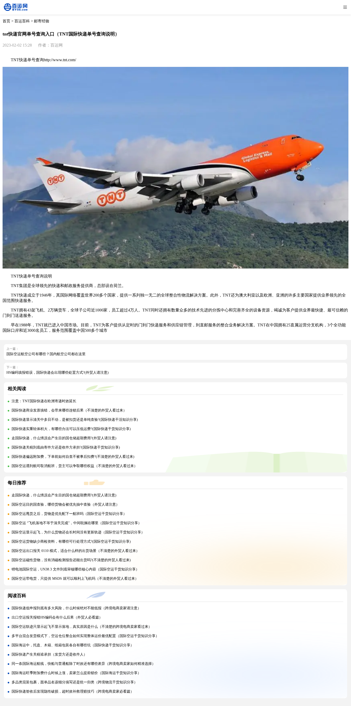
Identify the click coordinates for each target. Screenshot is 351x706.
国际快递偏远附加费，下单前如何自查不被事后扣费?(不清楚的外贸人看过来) (73, 457)
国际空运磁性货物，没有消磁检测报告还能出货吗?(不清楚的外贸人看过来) (71, 560)
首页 (6, 21)
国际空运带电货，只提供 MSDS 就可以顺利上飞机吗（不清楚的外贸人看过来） (75, 578)
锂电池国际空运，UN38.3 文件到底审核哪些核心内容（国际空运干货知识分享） (75, 569)
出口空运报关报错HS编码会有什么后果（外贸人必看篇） (57, 617)
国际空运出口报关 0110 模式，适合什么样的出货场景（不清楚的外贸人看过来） (76, 551)
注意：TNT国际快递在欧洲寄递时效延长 (44, 401)
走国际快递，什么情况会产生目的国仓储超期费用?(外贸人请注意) (64, 438)
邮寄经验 (41, 21)
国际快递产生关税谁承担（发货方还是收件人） (49, 654)
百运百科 (22, 21)
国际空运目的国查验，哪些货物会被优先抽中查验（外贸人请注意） (65, 504)
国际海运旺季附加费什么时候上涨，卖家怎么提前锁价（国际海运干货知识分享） (76, 673)
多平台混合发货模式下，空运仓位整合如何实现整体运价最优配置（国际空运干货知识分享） (85, 636)
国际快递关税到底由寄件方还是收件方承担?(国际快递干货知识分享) (66, 447)
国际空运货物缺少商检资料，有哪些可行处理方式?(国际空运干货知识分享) (71, 541)
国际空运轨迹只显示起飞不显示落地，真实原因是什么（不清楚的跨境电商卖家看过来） (82, 627)
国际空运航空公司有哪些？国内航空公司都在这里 (46, 354)
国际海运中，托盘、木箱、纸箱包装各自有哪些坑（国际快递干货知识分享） (73, 645)
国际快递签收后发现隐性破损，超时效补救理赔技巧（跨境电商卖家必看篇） (73, 691)
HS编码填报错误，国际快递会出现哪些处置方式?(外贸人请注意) (57, 372)
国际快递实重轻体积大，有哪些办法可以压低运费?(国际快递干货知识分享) (71, 429)
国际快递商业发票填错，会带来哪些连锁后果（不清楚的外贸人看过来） (69, 410)
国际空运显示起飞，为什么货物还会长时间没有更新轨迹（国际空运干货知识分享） (78, 532)
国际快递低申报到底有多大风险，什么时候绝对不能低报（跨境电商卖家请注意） (76, 608)
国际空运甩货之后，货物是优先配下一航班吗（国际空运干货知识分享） (69, 514)
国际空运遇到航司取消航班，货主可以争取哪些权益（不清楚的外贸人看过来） (74, 466)
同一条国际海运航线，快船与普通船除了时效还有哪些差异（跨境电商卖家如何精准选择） (83, 664)
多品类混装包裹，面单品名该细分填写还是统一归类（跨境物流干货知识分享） (74, 682)
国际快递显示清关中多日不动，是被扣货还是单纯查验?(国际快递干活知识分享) (75, 420)
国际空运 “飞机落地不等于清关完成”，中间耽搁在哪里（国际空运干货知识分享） (77, 523)
